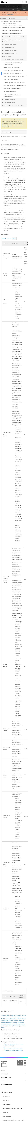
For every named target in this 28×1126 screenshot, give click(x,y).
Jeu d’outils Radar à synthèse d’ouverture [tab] (13, 105)
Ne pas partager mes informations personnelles (13, 1120)
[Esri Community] (18, 1064)
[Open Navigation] (26, 2)
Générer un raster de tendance (11, 79)
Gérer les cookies (7, 1116)
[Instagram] (21, 1064)
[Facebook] (18, 1061)
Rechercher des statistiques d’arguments (13, 73)
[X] (21, 1061)
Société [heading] (3, 1080)
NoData (3, 1018)
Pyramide (14, 1022)
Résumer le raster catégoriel (10, 91)
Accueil (3, 9)
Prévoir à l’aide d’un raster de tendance (13, 88)
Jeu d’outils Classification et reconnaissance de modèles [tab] (13, 40)
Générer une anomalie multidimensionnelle (14, 76)
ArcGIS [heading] (3, 1070)
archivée (20, 119)
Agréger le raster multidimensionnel (12, 67)
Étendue (16, 1020)
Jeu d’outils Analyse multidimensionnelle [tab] (13, 59)
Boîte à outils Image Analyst (9, 23)
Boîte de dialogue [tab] (6, 238)
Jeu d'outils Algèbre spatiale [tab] (10, 50)
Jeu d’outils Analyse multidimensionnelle (12, 25)
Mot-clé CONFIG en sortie (13, 1018)
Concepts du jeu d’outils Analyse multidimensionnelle (12, 95)
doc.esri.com (10, 14)
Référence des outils (19, 9)
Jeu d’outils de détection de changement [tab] (13, 36)
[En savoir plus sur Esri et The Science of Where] (4, 1064)
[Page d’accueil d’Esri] (4, 2)
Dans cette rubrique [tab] (7, 132)
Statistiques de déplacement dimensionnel (13, 70)
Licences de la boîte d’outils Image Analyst (12, 30)
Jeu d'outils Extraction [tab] (8, 47)
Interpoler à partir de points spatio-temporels (14, 82)
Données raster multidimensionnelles (13, 1048)
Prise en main (8, 9)
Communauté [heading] (4, 1073)
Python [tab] (14, 238)
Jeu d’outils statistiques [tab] (9, 102)
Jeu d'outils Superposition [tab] (9, 99)
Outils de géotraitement (15, 21)
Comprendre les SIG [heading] (6, 1077)
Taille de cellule (5, 1015)
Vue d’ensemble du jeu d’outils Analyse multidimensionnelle (13, 63)
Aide (13, 9)
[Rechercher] (22, 2)
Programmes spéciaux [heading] (6, 1084)
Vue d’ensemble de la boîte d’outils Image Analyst (13, 27)
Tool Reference (4, 21)
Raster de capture (17, 1026)
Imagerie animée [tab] (7, 56)
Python (24, 9)
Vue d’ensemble (6, 6)
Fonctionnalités (16, 6)
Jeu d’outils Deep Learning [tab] (9, 44)
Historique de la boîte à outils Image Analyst (12, 33)
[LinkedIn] (25, 1061)
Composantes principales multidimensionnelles (15, 85)
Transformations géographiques (14, 1017)
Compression (13, 1015)
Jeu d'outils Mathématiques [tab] (10, 53)
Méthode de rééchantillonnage (13, 1024)
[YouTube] (25, 1064)
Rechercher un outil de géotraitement (13, 1050)
